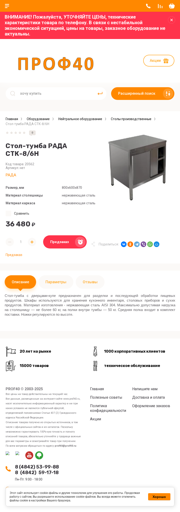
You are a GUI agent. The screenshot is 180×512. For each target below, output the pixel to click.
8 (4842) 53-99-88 (37, 467)
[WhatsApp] (150, 244)
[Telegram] (137, 244)
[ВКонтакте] (124, 244)
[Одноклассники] (130, 244)
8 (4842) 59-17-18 (37, 472)
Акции (155, 60)
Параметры (55, 282)
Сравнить (21, 213)
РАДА (11, 175)
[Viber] (143, 244)
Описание (20, 282)
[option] (137, 167)
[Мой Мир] (156, 244)
